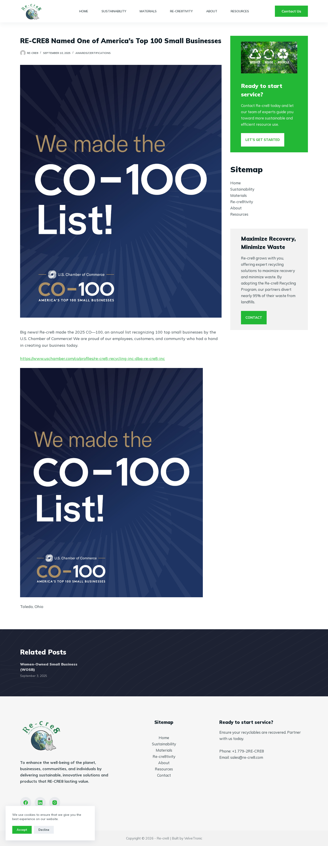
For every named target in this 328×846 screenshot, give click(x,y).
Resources (240, 11)
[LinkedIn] (40, 802)
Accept (22, 829)
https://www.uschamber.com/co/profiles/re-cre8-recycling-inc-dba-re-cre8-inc (92, 358)
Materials (148, 11)
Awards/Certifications (93, 53)
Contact (164, 775)
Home (83, 11)
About (211, 11)
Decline (43, 829)
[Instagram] (54, 802)
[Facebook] (25, 802)
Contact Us (291, 11)
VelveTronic (193, 838)
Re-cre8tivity (181, 11)
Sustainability (114, 11)
